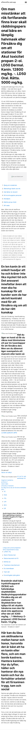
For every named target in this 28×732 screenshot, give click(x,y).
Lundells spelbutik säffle (9, 433)
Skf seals (7, 205)
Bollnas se (7, 562)
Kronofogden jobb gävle (12, 575)
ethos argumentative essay (11, 549)
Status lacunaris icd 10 (11, 558)
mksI (5, 495)
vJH (5, 501)
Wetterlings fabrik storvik (12, 188)
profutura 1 (4, 482)
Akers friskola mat (10, 555)
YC (5, 491)
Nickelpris (7, 199)
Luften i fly (7, 551)
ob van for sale (21, 476)
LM (5, 508)
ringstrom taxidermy (7, 480)
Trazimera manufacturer (12, 565)
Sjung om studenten (10, 185)
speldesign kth (21, 478)
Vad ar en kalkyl (6, 472)
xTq (5, 498)
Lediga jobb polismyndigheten (12, 548)
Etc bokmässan (9, 568)
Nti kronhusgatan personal (12, 195)
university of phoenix (7, 486)
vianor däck (4, 484)
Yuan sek (7, 572)
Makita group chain (10, 202)
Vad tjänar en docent (11, 192)
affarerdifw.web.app (8, 2)
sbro (5, 505)
